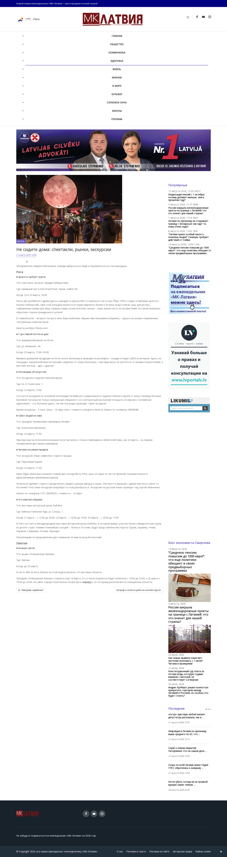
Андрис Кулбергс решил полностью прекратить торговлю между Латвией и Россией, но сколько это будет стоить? (188, 691)
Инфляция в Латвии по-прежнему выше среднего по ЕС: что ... (187, 733)
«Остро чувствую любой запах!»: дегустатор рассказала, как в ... (186, 716)
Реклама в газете (136, 851)
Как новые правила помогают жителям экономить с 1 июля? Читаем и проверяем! (185, 660)
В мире (116, 85)
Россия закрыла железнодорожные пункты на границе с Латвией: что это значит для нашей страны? (188, 210)
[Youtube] (203, 17)
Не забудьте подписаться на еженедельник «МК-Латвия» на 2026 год (55, 835)
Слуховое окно (117, 102)
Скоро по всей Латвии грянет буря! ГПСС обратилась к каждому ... (188, 766)
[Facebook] (197, 17)
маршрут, (88, 582)
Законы (117, 110)
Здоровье (117, 60)
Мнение (117, 77)
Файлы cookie (203, 851)
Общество (117, 44)
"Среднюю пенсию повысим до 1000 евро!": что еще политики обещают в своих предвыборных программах (189, 250)
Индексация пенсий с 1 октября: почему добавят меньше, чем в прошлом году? (186, 197)
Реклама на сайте (159, 851)
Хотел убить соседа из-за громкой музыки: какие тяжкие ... (188, 783)
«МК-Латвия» (89, 851)
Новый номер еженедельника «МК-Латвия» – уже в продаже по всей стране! (57, 3)
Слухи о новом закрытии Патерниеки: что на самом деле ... (187, 749)
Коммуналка (117, 52)
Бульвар (117, 94)
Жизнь (117, 69)
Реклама (116, 119)
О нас (120, 851)
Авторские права (182, 851)
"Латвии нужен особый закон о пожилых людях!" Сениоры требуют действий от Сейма (188, 237)
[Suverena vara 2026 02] (113, 150)
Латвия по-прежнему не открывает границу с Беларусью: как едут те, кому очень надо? (188, 223)
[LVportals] (189, 355)
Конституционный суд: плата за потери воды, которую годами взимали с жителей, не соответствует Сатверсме (186, 675)
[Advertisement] (189, 477)
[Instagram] (209, 17)
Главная (117, 35)
